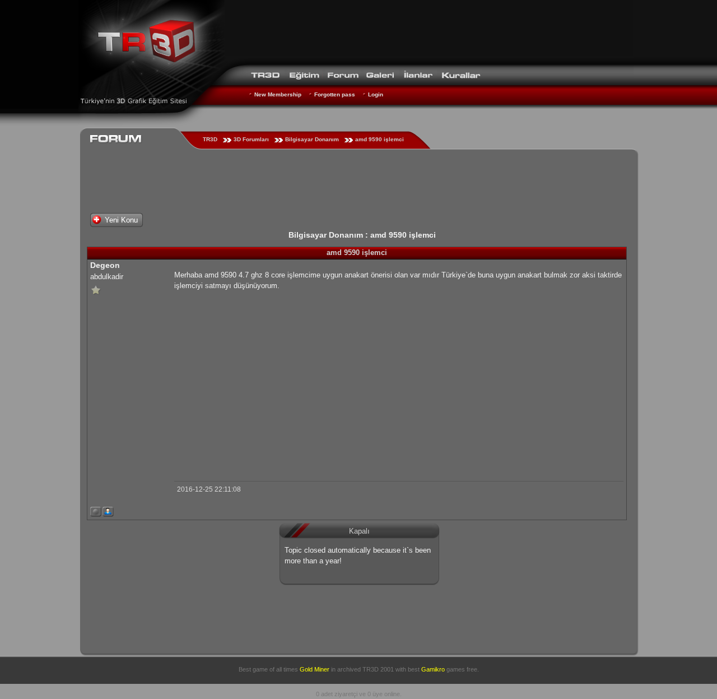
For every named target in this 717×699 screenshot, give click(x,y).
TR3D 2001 (378, 669)
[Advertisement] (429, 31)
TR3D (210, 139)
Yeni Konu (121, 220)
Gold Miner (314, 669)
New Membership (277, 94)
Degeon (105, 265)
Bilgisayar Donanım (312, 139)
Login (375, 94)
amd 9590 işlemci (379, 139)
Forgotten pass (334, 94)
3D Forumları (251, 139)
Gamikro (433, 669)
